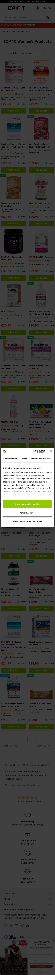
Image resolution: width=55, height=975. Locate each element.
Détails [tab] (24, 458)
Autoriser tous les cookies (27, 504)
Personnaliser (26, 513)
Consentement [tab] (10, 458)
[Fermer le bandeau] (51, 451)
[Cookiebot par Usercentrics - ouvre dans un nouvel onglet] (34, 451)
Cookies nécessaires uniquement (27, 521)
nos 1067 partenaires (21, 472)
